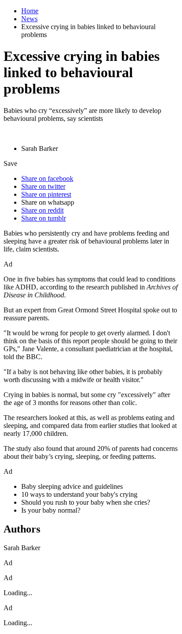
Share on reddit (42, 210)
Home (29, 11)
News (29, 19)
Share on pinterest (46, 194)
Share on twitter (43, 186)
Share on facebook (47, 178)
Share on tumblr (43, 218)
